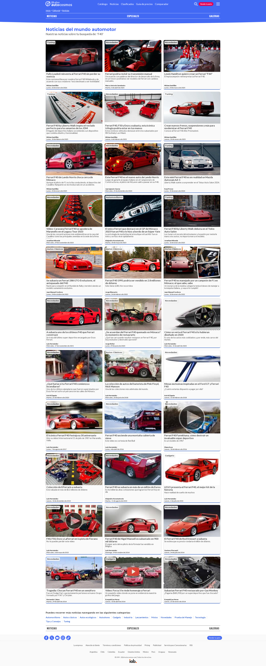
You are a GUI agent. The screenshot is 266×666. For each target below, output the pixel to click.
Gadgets (169, 455)
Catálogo (103, 4)
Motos (154, 617)
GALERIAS (214, 16)
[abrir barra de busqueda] (196, 4)
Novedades (112, 42)
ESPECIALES (133, 16)
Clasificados (127, 4)
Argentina (93, 652)
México (146, 652)
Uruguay (161, 652)
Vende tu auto (206, 4)
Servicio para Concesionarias (175, 645)
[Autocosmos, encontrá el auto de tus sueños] (58, 4)
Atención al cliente (93, 645)
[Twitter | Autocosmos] (52, 638)
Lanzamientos (141, 617)
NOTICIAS (52, 16)
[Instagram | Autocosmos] (63, 638)
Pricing (147, 645)
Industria (128, 617)
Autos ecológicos (88, 617)
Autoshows (104, 617)
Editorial (56, 10)
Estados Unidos (134, 652)
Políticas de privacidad (133, 645)
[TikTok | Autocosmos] (68, 638)
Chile (102, 652)
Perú (153, 652)
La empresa (78, 645)
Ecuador (121, 652)
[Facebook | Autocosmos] (46, 638)
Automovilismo (114, 197)
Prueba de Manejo (183, 617)
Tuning (51, 42)
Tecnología (200, 617)
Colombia (111, 652)
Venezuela (172, 652)
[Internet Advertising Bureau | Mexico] (133, 661)
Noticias (114, 4)
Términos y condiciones (112, 645)
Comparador (161, 4)
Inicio (48, 10)
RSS (191, 645)
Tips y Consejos (53, 621)
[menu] (218, 4)
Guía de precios (144, 4)
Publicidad (157, 645)
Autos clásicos (55, 249)
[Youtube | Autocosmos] (57, 638)
